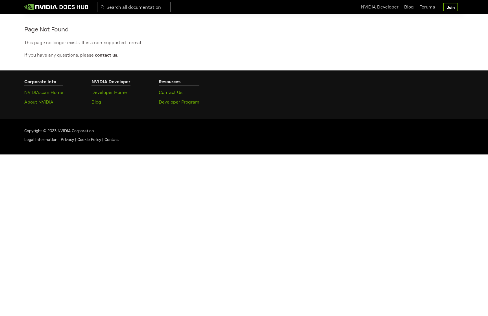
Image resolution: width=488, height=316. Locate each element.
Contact (111, 139)
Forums (427, 7)
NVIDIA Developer (379, 7)
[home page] (56, 7)
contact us (106, 55)
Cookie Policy (89, 139)
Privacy (68, 139)
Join (451, 7)
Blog (409, 7)
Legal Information (40, 139)
